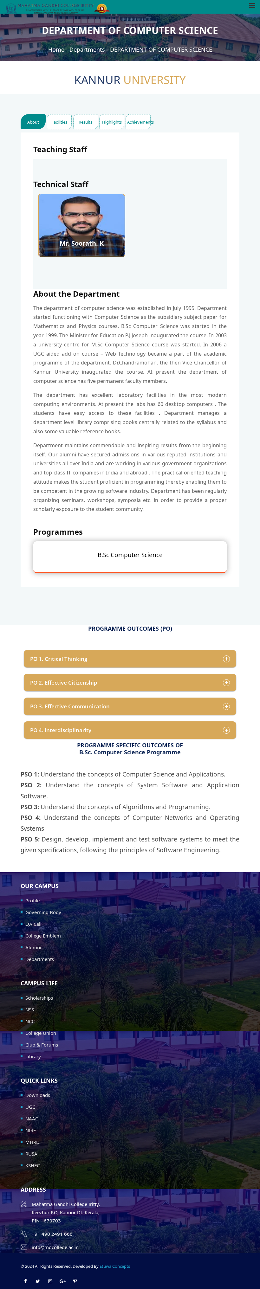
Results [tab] (85, 122)
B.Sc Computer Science (130, 555)
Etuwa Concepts (115, 1266)
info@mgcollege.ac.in (55, 1247)
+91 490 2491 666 (52, 1234)
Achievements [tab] (139, 122)
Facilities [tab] (59, 122)
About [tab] (33, 122)
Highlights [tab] (112, 122)
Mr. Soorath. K (82, 243)
